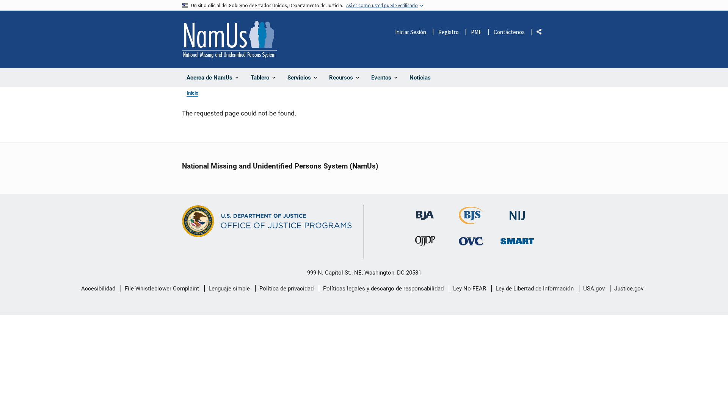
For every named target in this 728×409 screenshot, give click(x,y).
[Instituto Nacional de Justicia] (517, 212)
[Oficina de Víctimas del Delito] (471, 241)
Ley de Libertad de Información (535, 288)
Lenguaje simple (229, 288)
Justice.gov (628, 288)
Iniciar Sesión (410, 32)
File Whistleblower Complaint (162, 288)
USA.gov (594, 288)
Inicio (192, 93)
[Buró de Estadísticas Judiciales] (471, 221)
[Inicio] (229, 39)
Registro (448, 32)
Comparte (541, 33)
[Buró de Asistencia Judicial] (425, 211)
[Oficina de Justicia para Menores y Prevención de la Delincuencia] (425, 243)
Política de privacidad (286, 288)
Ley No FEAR (469, 288)
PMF (476, 32)
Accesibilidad (98, 288)
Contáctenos (509, 32)
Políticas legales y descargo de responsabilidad (383, 288)
